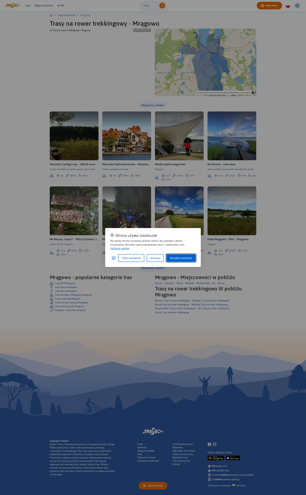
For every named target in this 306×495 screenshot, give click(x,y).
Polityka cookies (119, 248)
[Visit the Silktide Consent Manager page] (114, 258)
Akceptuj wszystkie (181, 258)
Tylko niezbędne (131, 258)
